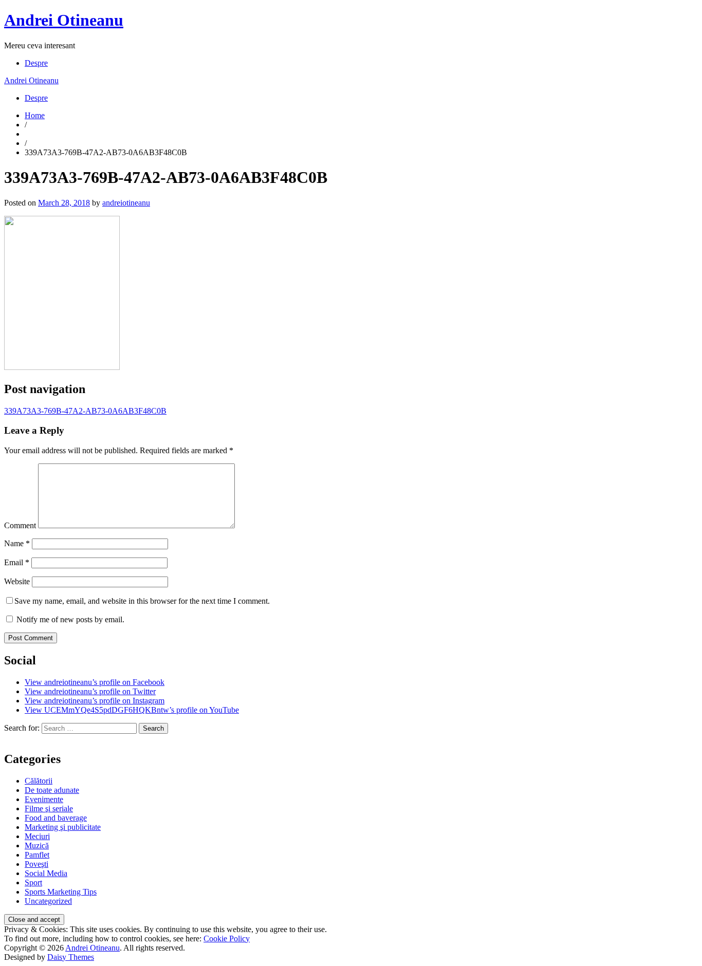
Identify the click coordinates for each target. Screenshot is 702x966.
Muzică (37, 845)
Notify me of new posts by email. (70, 619)
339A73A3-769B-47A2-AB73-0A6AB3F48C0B (85, 410)
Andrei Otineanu (63, 20)
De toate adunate (52, 790)
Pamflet (37, 854)
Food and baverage (56, 817)
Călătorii (38, 780)
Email (16, 562)
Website (17, 581)
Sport (33, 882)
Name (17, 543)
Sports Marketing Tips (61, 891)
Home (35, 115)
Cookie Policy (227, 938)
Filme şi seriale (49, 808)
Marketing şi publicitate (63, 827)
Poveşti (36, 864)
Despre (36, 63)
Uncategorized (48, 901)
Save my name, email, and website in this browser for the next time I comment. (142, 601)
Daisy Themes (70, 957)
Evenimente (44, 799)
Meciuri (37, 836)
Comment (20, 525)
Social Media (46, 873)
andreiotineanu (126, 202)
